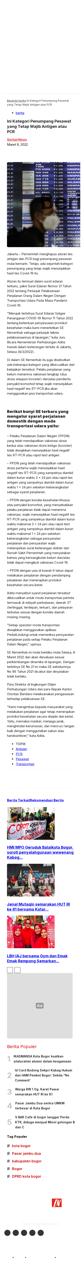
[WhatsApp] (66, 151)
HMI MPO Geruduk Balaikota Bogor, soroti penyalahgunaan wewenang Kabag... (40, 852)
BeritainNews (17, 139)
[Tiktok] (32, 1233)
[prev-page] (10, 970)
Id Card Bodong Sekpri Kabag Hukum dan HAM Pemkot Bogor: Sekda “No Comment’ (43, 1075)
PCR (19, 754)
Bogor (15, 1168)
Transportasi (25, 764)
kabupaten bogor (24, 1161)
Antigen (21, 749)
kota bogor (19, 1145)
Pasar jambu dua (24, 1153)
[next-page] (17, 970)
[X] (50, 151)
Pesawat (22, 759)
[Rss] (41, 1233)
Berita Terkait (18, 800)
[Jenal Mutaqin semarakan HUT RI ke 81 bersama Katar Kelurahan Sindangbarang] (31, 895)
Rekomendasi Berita (47, 800)
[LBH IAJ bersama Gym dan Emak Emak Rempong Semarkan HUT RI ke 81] (31, 947)
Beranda (12, 100)
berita (22, 100)
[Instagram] (16, 1233)
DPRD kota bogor (24, 1176)
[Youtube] (24, 1233)
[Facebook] (33, 151)
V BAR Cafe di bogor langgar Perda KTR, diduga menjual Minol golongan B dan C (45, 1122)
